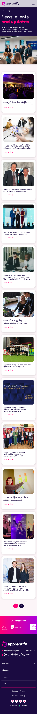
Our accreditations (19, 621)
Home (3, 11)
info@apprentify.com (12, 651)
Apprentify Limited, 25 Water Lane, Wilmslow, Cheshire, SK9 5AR (17, 655)
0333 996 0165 (30, 651)
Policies (15, 696)
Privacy (22, 696)
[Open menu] (33, 4)
